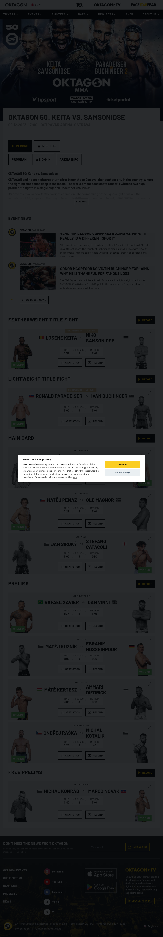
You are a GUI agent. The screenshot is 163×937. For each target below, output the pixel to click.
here (75, 477)
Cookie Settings (122, 472)
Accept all (122, 464)
